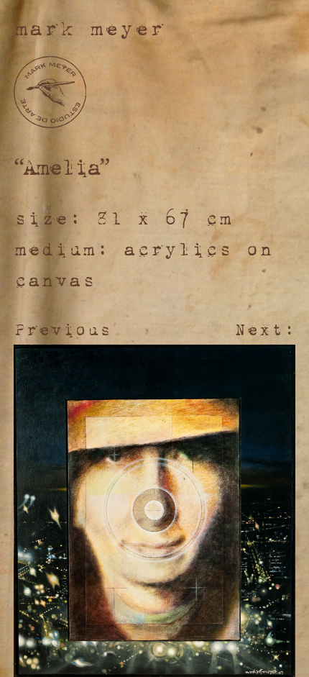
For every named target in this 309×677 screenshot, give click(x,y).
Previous (62, 330)
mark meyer (89, 28)
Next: (264, 330)
